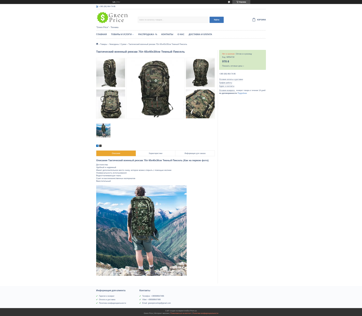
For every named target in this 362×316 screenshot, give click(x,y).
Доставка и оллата (200, 34)
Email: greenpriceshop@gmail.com (156, 303)
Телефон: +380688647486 (153, 296)
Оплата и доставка (107, 299)
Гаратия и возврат (106, 296)
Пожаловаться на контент (180, 313)
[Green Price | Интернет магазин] (117, 18)
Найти (216, 20)
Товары (103, 44)
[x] (100, 146)
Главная (101, 34)
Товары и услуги (121, 34)
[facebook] (97, 146)
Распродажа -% (147, 34)
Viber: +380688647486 (151, 299)
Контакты (167, 34)
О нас (180, 34)
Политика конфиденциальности (112, 303)
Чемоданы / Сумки (117, 44)
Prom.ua (193, 311)
